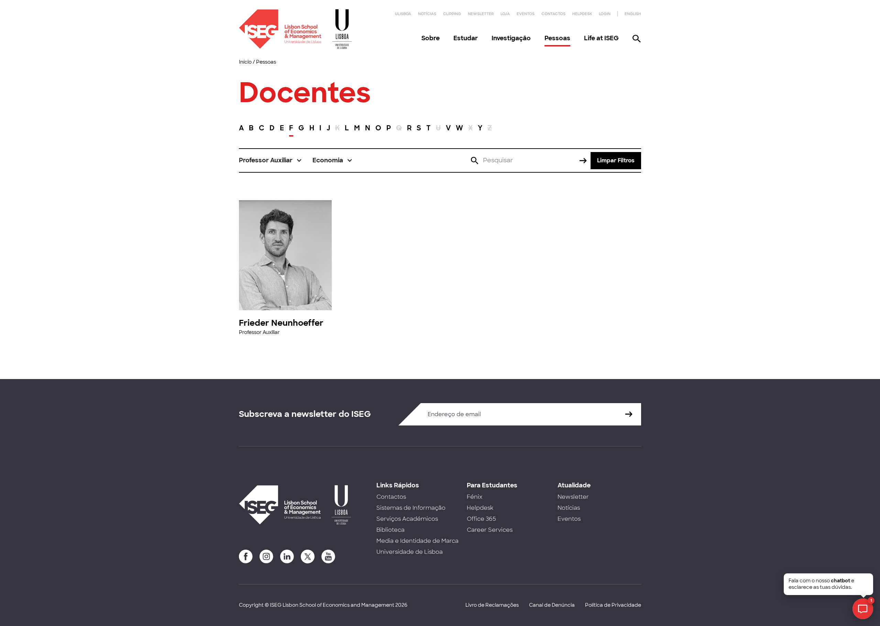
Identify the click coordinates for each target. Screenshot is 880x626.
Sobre (430, 38)
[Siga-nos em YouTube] (328, 556)
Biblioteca (390, 529)
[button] (270, 160)
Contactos (553, 13)
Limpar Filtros (616, 160)
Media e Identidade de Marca (417, 540)
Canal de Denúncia (552, 605)
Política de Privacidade (613, 605)
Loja (505, 13)
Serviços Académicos (407, 518)
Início (245, 62)
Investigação (511, 38)
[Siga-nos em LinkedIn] (287, 556)
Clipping (452, 13)
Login (604, 13)
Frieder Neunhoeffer (281, 322)
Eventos (526, 13)
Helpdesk (582, 13)
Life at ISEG (601, 38)
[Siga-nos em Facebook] (246, 556)
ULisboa (403, 13)
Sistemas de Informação (411, 507)
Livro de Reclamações (492, 605)
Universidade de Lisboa (409, 551)
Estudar (465, 38)
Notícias (427, 13)
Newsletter (481, 13)
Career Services (490, 529)
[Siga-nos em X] (308, 556)
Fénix (474, 496)
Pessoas (557, 38)
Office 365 (481, 518)
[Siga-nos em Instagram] (266, 556)
